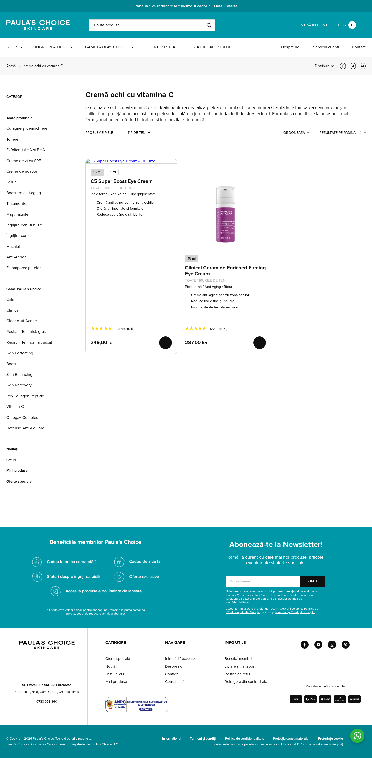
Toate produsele (19, 118)
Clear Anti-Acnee (21, 320)
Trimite (312, 581)
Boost (11, 363)
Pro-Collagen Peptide (25, 396)
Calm (10, 299)
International (171, 739)
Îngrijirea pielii (51, 47)
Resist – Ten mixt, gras (26, 331)
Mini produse (17, 470)
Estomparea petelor (23, 267)
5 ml (112, 172)
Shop (11, 47)
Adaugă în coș (165, 342)
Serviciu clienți (326, 47)
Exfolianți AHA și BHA (25, 150)
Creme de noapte (21, 171)
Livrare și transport (240, 666)
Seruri (11, 182)
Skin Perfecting (19, 353)
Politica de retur (237, 674)
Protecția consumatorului (291, 739)
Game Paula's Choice (106, 47)
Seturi (11, 460)
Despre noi (290, 47)
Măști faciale (17, 214)
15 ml (97, 172)
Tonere (12, 139)
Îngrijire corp (17, 235)
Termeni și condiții (203, 739)
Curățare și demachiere (26, 128)
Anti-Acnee (16, 257)
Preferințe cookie (330, 739)
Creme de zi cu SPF (23, 160)
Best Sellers (114, 674)
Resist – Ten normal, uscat (29, 342)
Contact (359, 47)
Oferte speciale (163, 47)
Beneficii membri (238, 658)
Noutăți (12, 449)
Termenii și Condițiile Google (295, 612)
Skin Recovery (19, 385)
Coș (346, 25)
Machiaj (13, 246)
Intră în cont (314, 25)
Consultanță (174, 681)
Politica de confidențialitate (244, 739)
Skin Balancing (19, 374)
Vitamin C (15, 406)
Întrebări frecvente (180, 658)
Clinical (12, 310)
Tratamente (16, 203)
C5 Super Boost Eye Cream (122, 181)
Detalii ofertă (226, 6)
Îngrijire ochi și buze (24, 225)
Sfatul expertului (211, 47)
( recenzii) (124, 329)
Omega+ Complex (22, 417)
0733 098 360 (46, 702)
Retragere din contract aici (246, 681)
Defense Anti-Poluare (25, 428)
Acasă (11, 66)
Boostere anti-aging (23, 193)
